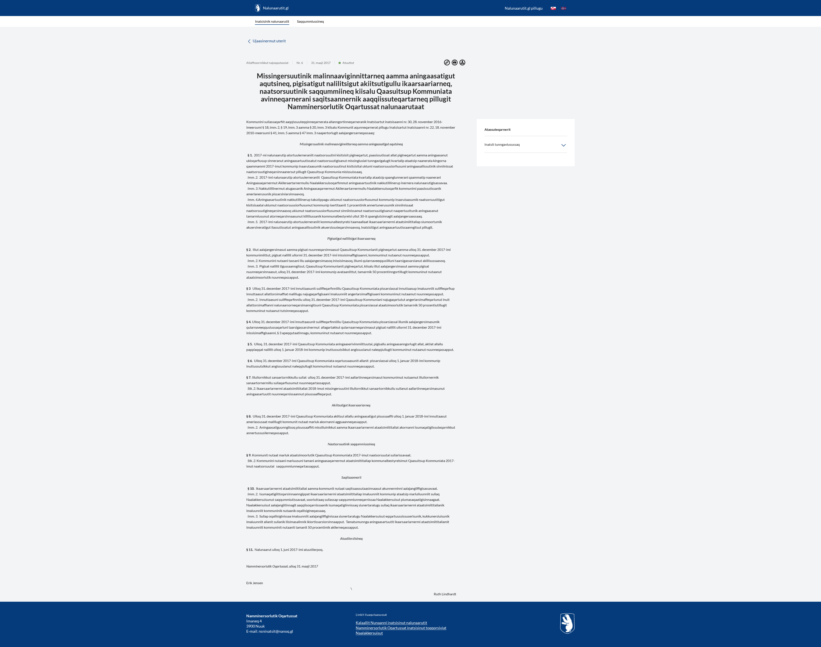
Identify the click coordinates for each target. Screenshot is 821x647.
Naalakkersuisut (369, 633)
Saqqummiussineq (310, 21)
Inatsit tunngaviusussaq (502, 144)
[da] (563, 8)
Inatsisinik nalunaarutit (272, 21)
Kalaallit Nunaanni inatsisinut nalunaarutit (391, 622)
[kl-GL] (553, 8)
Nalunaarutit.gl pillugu (524, 8)
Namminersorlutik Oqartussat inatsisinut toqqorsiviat (401, 627)
